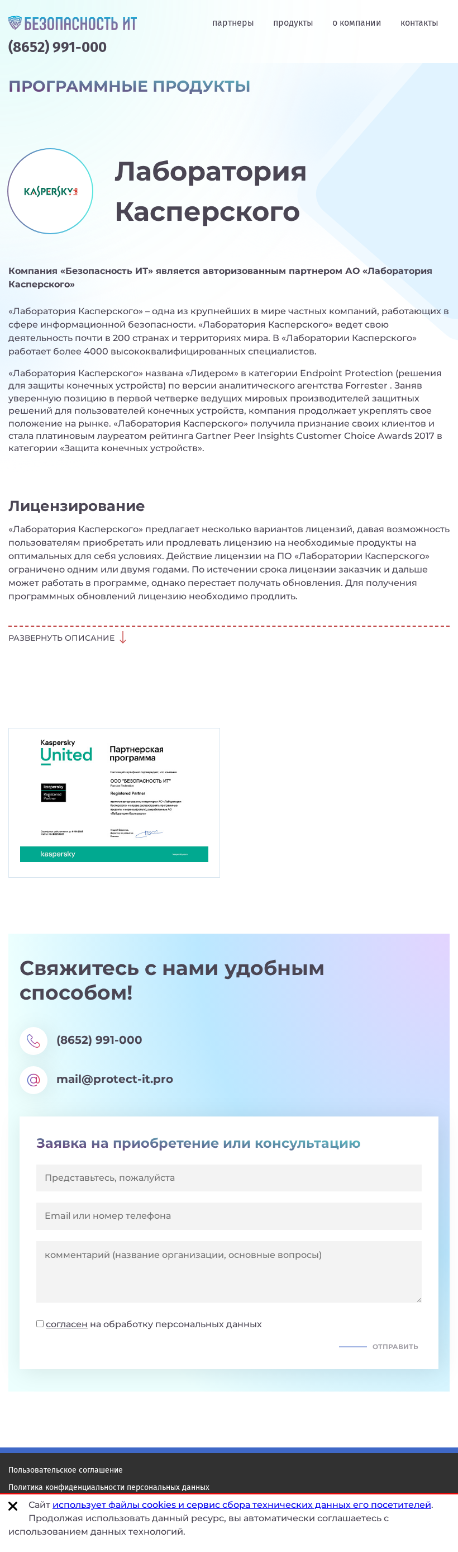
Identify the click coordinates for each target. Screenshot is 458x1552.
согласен (67, 1324)
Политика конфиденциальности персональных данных (108, 1487)
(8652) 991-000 (57, 47)
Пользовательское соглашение (65, 1470)
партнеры (233, 22)
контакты (419, 22)
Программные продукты (129, 86)
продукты (293, 22)
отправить (395, 1346)
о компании (356, 22)
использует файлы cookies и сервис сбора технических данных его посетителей (242, 1504)
